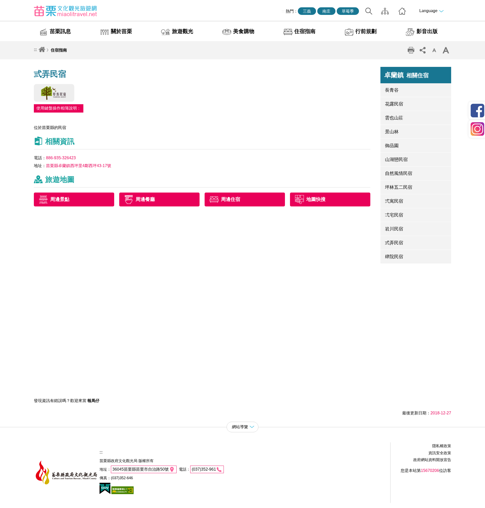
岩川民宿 (394, 228)
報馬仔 (93, 400)
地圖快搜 (316, 199)
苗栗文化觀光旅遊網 (65, 11)
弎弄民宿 (394, 242)
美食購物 (243, 31)
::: (283, 11)
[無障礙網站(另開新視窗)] (122, 493)
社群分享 (423, 50)
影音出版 (427, 31)
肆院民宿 (394, 256)
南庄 (326, 11)
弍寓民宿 (394, 201)
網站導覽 (385, 11)
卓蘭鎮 (406, 74)
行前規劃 (366, 31)
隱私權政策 (441, 446)
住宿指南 (305, 31)
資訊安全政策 (439, 453)
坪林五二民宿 (398, 187)
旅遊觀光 (182, 31)
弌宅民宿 (394, 215)
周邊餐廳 (145, 199)
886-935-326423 (61, 158)
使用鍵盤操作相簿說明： (58, 108)
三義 (307, 11)
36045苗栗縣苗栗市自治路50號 (140, 469)
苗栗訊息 (60, 31)
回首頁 (402, 11)
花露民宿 (394, 103)
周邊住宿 (230, 199)
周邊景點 (59, 199)
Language (428, 11)
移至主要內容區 (14, 4)
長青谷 (392, 90)
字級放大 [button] (446, 50)
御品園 (392, 145)
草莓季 (348, 11)
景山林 (392, 131)
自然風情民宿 (398, 173)
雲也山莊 (394, 117)
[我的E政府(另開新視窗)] (105, 493)
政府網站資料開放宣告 (432, 460)
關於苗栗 (121, 31)
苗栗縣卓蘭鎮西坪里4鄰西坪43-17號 (78, 166)
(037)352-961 (204, 469)
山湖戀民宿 (396, 159)
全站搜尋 (369, 11)
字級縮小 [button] (434, 50)
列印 (411, 50)
